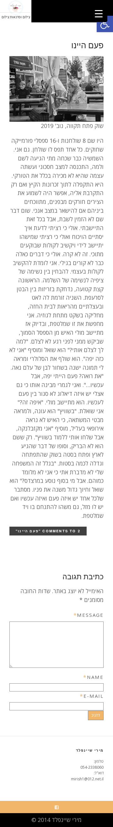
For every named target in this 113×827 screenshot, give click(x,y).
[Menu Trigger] (98, 13)
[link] (105, 24)
